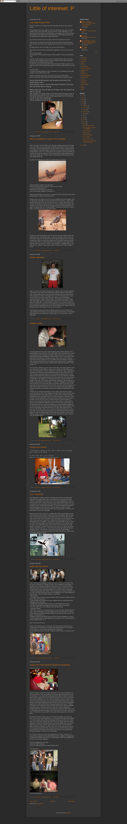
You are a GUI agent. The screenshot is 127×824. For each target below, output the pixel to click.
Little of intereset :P (52, 8)
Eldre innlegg (71, 801)
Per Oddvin (84, 47)
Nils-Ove (83, 64)
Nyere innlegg (33, 801)
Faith (82, 86)
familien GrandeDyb (86, 68)
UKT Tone (83, 82)
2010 (82, 97)
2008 (82, 102)
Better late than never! (39, 566)
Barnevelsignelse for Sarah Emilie (89, 37)
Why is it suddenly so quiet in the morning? (47, 139)
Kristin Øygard (84, 66)
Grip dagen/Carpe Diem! (40, 22)
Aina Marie (83, 61)
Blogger (68, 812)
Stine (82, 89)
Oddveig (84, 29)
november (85, 107)
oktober (84, 109)
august (84, 113)
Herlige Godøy (84, 77)
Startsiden (52, 801)
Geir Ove (83, 79)
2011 (82, 95)
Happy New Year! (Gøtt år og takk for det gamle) (50, 665)
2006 (82, 145)
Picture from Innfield (38, 447)
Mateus (83, 87)
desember (85, 105)
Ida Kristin (84, 36)
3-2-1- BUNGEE (36, 494)
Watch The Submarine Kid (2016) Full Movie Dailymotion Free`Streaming (89, 24)
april (84, 117)
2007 (82, 103)
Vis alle (96, 51)
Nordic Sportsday (37, 257)
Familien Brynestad (85, 75)
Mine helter (84, 48)
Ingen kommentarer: (56, 318)
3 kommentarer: (56, 250)
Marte (82, 63)
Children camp (36, 323)
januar (84, 123)
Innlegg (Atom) (39, 803)
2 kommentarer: (56, 131)
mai (84, 115)
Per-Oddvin (84, 59)
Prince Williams (84, 84)
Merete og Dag (84, 70)
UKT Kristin (83, 80)
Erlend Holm (84, 73)
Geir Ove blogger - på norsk (88, 41)
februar (84, 121)
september (85, 111)
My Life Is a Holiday (86, 22)
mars (84, 119)
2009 (82, 99)
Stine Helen (84, 57)
